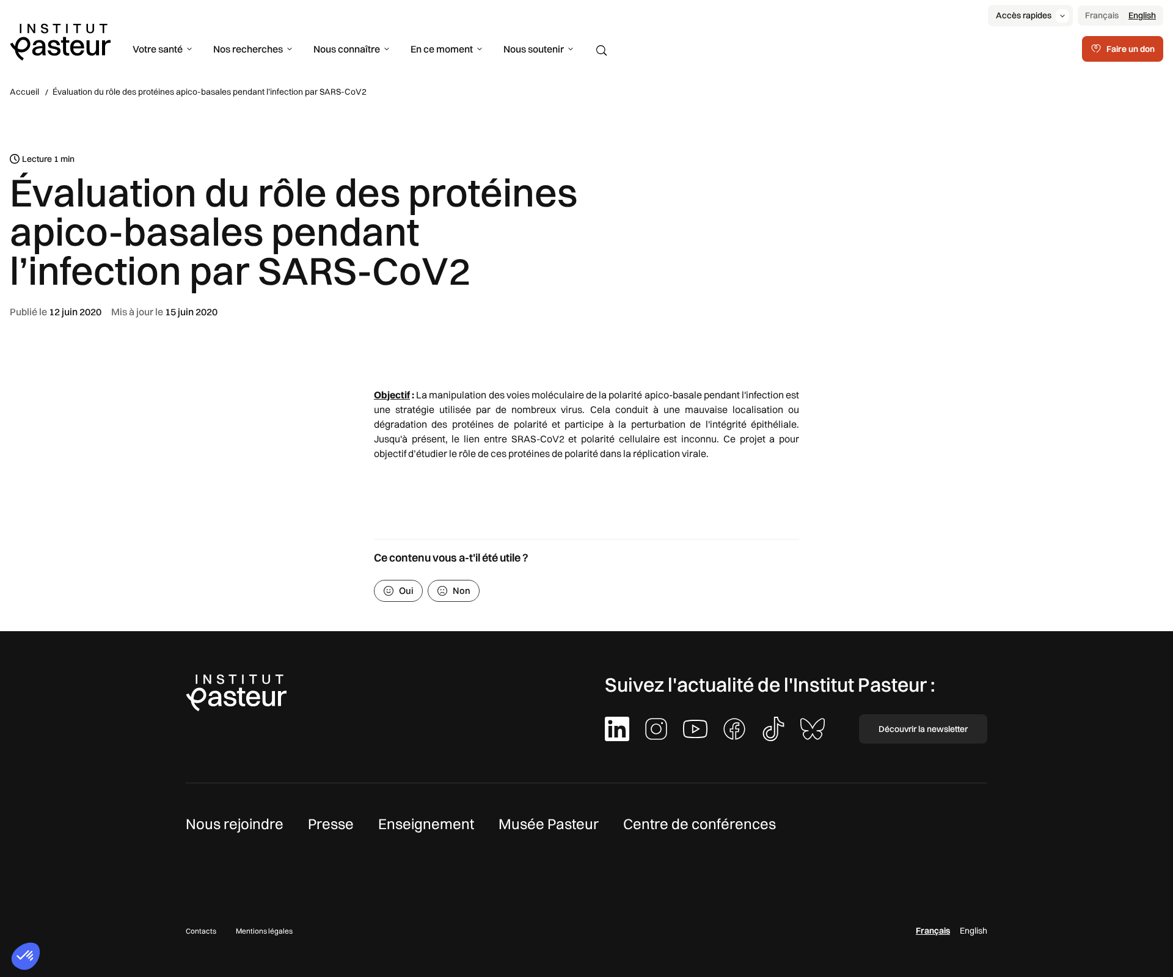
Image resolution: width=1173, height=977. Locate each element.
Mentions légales (264, 930)
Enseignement (426, 823)
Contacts (201, 930)
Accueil (24, 91)
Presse (331, 823)
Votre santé (158, 49)
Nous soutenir (533, 49)
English (1142, 15)
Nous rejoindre (234, 823)
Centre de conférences (699, 823)
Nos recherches (248, 49)
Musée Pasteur (549, 823)
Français (1102, 15)
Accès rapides (1023, 15)
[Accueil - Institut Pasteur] (60, 41)
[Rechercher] (601, 50)
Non (461, 590)
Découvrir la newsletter (923, 728)
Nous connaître (346, 49)
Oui (406, 590)
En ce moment (442, 49)
